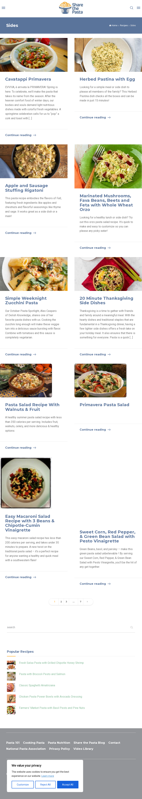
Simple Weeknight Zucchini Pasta (26, 300)
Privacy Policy (59, 748)
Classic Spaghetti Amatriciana (37, 685)
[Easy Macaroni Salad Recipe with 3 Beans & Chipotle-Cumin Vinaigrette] (26, 483)
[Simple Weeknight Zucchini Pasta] (34, 274)
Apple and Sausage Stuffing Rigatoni (26, 188)
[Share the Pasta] (71, 8)
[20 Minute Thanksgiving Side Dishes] (108, 274)
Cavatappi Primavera (28, 79)
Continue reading (18, 135)
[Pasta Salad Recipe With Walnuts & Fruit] (26, 380)
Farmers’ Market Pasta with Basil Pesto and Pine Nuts (52, 708)
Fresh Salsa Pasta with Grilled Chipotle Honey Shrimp (51, 662)
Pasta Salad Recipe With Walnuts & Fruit (32, 407)
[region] (45, 776)
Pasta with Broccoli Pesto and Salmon (42, 674)
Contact (114, 742)
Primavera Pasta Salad (104, 404)
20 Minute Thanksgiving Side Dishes (106, 300)
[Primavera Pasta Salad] (100, 380)
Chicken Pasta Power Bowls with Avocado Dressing (50, 696)
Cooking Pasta (34, 742)
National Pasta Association (26, 748)
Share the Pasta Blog (89, 742)
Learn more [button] (47, 776)
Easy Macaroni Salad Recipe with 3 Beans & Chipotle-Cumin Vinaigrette (30, 523)
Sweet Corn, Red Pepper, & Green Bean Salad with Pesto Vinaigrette (107, 536)
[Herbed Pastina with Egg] (108, 55)
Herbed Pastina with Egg (107, 79)
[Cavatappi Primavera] (34, 55)
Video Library (83, 748)
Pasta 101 (13, 742)
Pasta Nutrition (59, 742)
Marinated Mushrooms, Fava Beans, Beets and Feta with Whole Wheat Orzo (106, 202)
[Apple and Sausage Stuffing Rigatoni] (34, 161)
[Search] (131, 7)
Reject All (45, 784)
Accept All (67, 784)
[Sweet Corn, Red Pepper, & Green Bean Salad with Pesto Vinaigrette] (108, 491)
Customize (23, 784)
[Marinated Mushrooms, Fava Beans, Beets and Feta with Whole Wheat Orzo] (108, 166)
